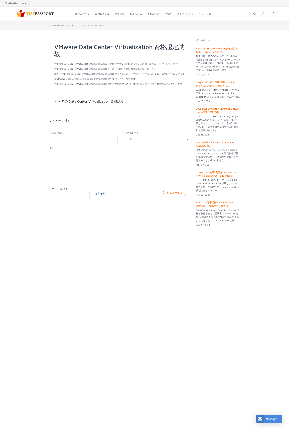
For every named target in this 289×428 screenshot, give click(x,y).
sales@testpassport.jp (18, 3)
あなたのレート (131, 132)
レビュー (54, 148)
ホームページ (57, 25)
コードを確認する (58, 188)
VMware (72, 25)
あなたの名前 (56, 132)
